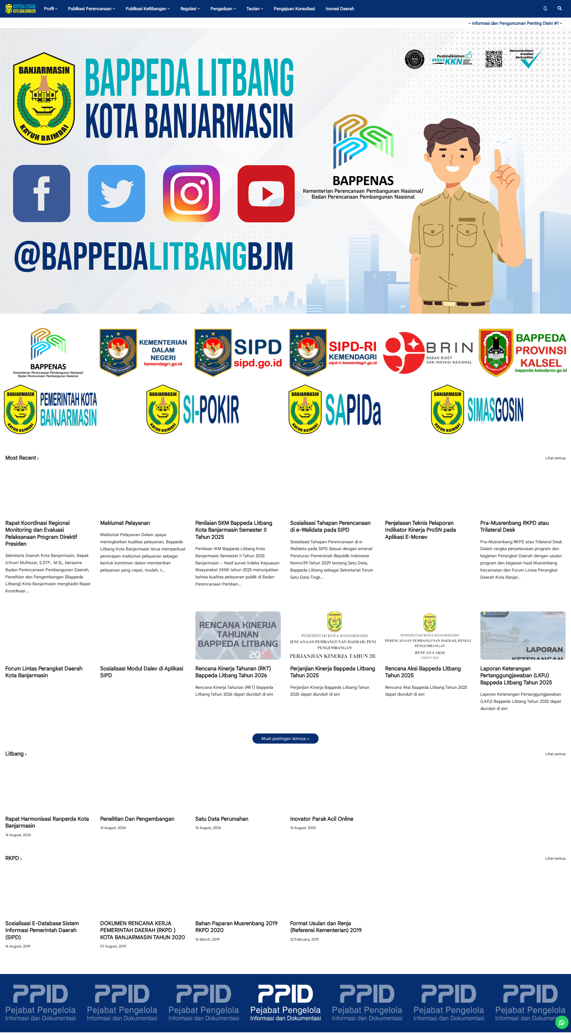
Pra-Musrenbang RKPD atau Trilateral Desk (514, 526)
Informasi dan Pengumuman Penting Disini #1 (459, 23)
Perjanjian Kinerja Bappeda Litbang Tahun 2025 (332, 672)
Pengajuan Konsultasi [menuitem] (294, 8)
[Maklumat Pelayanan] (143, 490)
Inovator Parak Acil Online (321, 819)
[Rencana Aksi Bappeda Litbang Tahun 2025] (427, 635)
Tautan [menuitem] (253, 8)
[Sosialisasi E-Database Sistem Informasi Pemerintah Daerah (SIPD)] (48, 890)
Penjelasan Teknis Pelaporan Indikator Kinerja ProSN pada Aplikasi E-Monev (420, 530)
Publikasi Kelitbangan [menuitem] (146, 8)
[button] (545, 9)
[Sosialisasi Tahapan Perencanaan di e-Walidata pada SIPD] (333, 490)
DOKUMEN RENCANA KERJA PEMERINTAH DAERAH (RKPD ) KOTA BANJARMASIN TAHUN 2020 (142, 930)
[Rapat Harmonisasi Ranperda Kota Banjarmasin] (48, 786)
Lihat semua (555, 458)
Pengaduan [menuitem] (221, 8)
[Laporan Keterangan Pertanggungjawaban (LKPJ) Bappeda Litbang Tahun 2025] (523, 635)
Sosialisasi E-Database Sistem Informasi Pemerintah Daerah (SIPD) (42, 930)
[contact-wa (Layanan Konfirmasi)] (562, 1022)
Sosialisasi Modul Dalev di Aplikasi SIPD (141, 672)
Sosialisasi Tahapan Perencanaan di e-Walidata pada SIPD (330, 526)
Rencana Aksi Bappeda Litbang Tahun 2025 (423, 672)
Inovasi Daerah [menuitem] (340, 8)
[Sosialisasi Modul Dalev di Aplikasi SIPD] (143, 635)
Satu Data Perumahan (221, 819)
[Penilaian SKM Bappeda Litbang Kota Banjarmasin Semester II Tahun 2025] (238, 490)
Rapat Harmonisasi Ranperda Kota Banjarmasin (47, 822)
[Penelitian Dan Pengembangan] (143, 786)
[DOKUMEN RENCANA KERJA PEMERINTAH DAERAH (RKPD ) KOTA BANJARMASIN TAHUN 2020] (143, 890)
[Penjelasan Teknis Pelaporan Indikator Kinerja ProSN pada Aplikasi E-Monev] (427, 490)
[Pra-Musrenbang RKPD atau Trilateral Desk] (523, 490)
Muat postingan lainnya (283, 738)
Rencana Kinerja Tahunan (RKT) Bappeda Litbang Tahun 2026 (233, 672)
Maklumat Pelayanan (125, 523)
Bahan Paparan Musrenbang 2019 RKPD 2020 (236, 926)
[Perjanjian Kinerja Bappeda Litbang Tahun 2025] (333, 635)
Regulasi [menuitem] (188, 8)
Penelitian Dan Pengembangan (137, 819)
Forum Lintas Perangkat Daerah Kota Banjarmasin (43, 672)
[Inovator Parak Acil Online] (333, 786)
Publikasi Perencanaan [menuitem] (90, 8)
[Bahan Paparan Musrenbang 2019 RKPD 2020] (238, 890)
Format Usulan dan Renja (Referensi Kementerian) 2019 (326, 926)
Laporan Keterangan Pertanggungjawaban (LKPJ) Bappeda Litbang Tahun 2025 (516, 675)
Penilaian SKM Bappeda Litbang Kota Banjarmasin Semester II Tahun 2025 (233, 530)
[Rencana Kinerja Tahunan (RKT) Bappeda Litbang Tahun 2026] (238, 635)
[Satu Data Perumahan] (238, 786)
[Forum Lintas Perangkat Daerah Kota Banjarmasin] (48, 635)
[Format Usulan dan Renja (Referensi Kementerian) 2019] (333, 890)
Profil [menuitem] (49, 8)
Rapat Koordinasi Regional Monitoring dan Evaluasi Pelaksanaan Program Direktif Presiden (41, 533)
